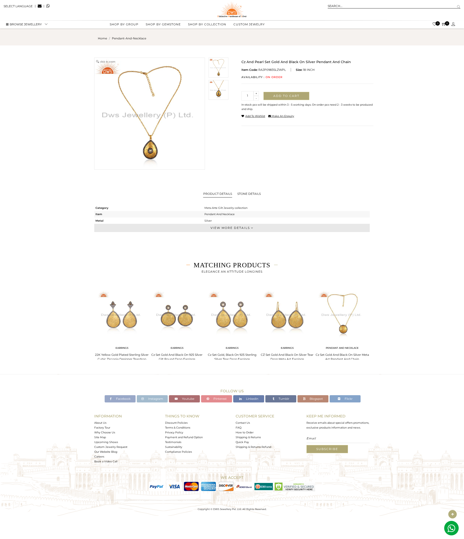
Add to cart (286, 96)
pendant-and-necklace (129, 38)
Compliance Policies (178, 451)
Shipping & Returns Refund (253, 447)
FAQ (238, 427)
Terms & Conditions (177, 427)
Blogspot (316, 399)
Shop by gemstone (163, 24)
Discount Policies (176, 422)
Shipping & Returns (248, 437)
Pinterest (220, 399)
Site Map (100, 437)
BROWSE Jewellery (26, 24)
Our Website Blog (105, 451)
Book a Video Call (105, 461)
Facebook (122, 399)
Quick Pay (242, 442)
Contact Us (243, 422)
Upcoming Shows (106, 442)
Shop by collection (207, 24)
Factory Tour (102, 427)
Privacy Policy (174, 432)
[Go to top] (452, 514)
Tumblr (283, 399)
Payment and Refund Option (184, 437)
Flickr (348, 399)
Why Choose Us (104, 432)
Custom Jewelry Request (110, 447)
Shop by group (124, 24)
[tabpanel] (121, 326)
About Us (100, 422)
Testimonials (173, 442)
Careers (99, 456)
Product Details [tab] (217, 194)
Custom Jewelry (249, 24)
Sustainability (173, 447)
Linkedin (251, 399)
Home (102, 38)
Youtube (187, 399)
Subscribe (327, 449)
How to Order (245, 432)
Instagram (155, 399)
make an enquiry (282, 116)
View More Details (230, 228)
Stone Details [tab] (249, 194)
